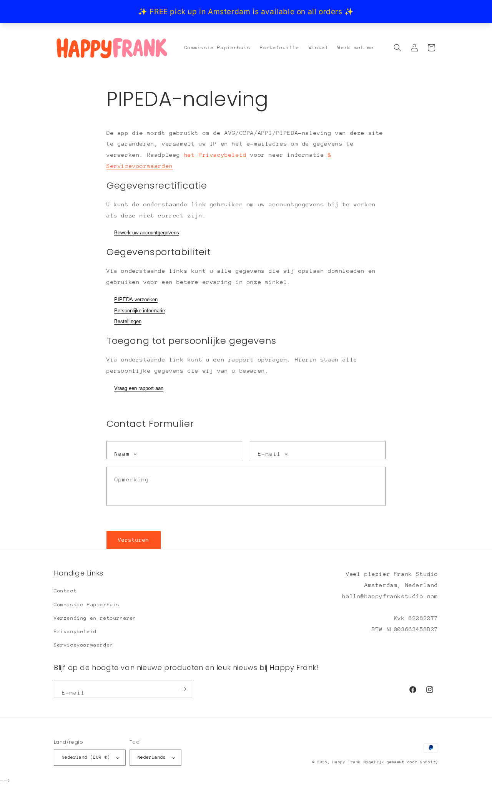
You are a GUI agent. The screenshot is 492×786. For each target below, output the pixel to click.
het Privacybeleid (215, 154)
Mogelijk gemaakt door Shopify (401, 762)
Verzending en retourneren (95, 618)
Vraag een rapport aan (138, 388)
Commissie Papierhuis (87, 604)
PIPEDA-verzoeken (136, 299)
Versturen (133, 540)
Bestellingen (127, 321)
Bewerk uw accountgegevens (146, 232)
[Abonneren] (183, 689)
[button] (397, 47)
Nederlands (152, 757)
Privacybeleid (75, 631)
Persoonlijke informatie (139, 310)
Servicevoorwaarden (83, 645)
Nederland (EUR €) (86, 757)
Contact (65, 591)
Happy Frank (347, 762)
